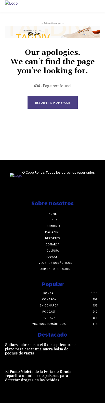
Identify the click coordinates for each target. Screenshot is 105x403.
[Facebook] (41, 188)
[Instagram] (52, 188)
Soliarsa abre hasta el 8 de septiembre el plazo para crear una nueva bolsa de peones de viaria (40, 349)
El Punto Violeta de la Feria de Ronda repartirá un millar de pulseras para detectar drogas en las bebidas (38, 376)
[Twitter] (63, 188)
